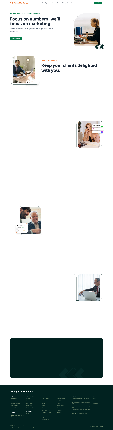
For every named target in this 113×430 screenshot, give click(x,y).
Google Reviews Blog (15, 403)
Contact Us (70, 3)
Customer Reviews (30, 400)
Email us (94, 398)
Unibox (43, 405)
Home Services (60, 405)
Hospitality (59, 400)
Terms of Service (99, 426)
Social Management (46, 410)
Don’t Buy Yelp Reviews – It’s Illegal (79, 413)
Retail (58, 403)
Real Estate (59, 410)
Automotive (59, 407)
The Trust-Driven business (31, 413)
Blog (58, 3)
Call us (93, 400)
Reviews (43, 403)
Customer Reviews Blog (16, 400)
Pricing (64, 3)
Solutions (52, 3)
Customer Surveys (46, 419)
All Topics (28, 398)
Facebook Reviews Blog (16, 407)
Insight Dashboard (46, 417)
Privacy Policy (92, 426)
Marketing (44, 3)
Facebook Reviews (30, 407)
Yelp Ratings (29, 405)
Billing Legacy (95, 403)
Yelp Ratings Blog (14, 405)
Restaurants (59, 412)
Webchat (44, 407)
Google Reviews (29, 403)
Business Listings (45, 398)
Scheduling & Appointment (47, 412)
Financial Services (61, 398)
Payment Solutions (46, 414)
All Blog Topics (14, 398)
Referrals (43, 400)
